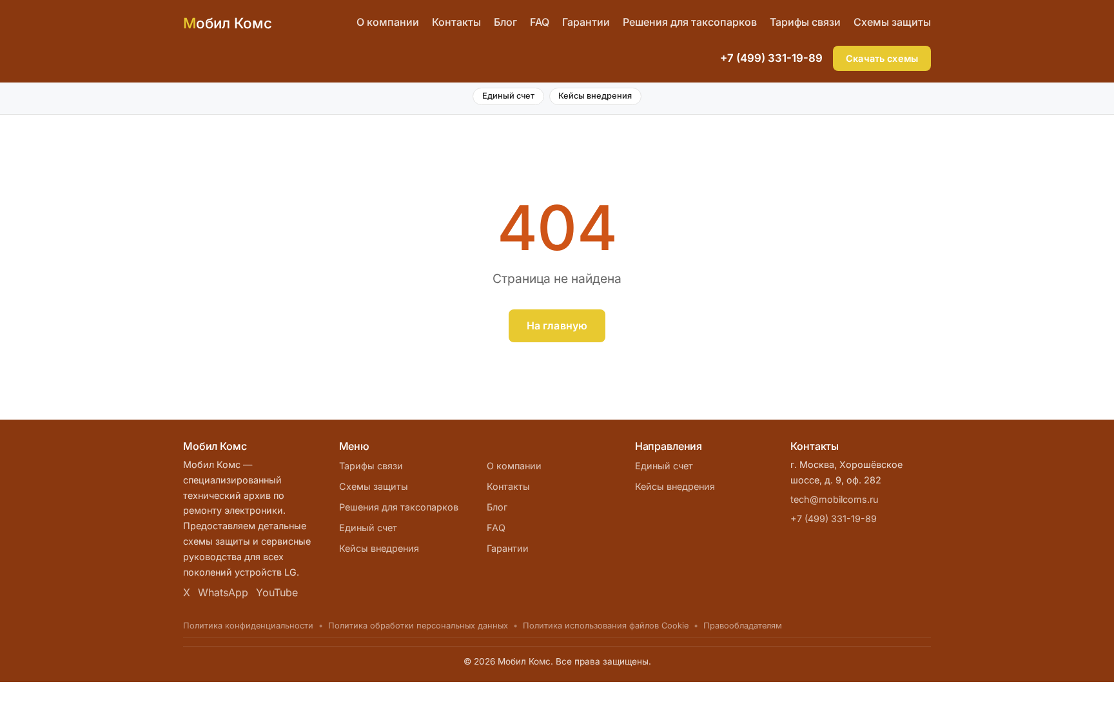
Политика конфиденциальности (248, 625)
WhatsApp (223, 592)
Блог (505, 21)
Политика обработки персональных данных (418, 625)
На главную (557, 325)
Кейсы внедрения (595, 96)
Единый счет (508, 96)
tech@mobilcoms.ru (834, 499)
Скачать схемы (882, 58)
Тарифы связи (805, 21)
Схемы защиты (892, 21)
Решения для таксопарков (690, 21)
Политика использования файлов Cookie (606, 625)
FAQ (539, 21)
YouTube (277, 592)
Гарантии (586, 21)
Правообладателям (742, 625)
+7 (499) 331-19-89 (771, 58)
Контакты (456, 21)
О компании (388, 21)
